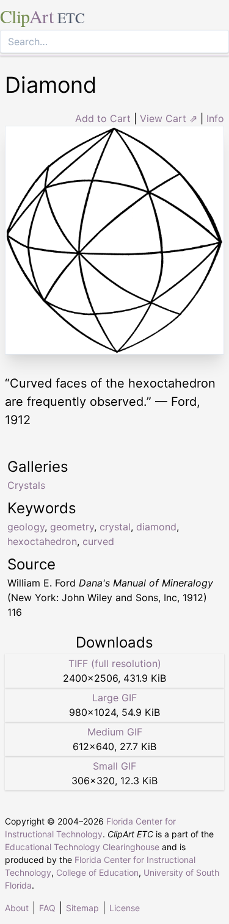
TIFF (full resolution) (114, 663)
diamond (156, 527)
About (17, 908)
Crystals (26, 485)
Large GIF (114, 697)
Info (215, 118)
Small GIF (114, 766)
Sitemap (82, 908)
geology (26, 527)
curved (98, 541)
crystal (115, 527)
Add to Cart (103, 118)
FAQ (47, 908)
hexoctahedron (42, 541)
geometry (72, 527)
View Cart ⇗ (168, 118)
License (124, 908)
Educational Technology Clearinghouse (82, 847)
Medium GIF (114, 732)
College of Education (97, 872)
